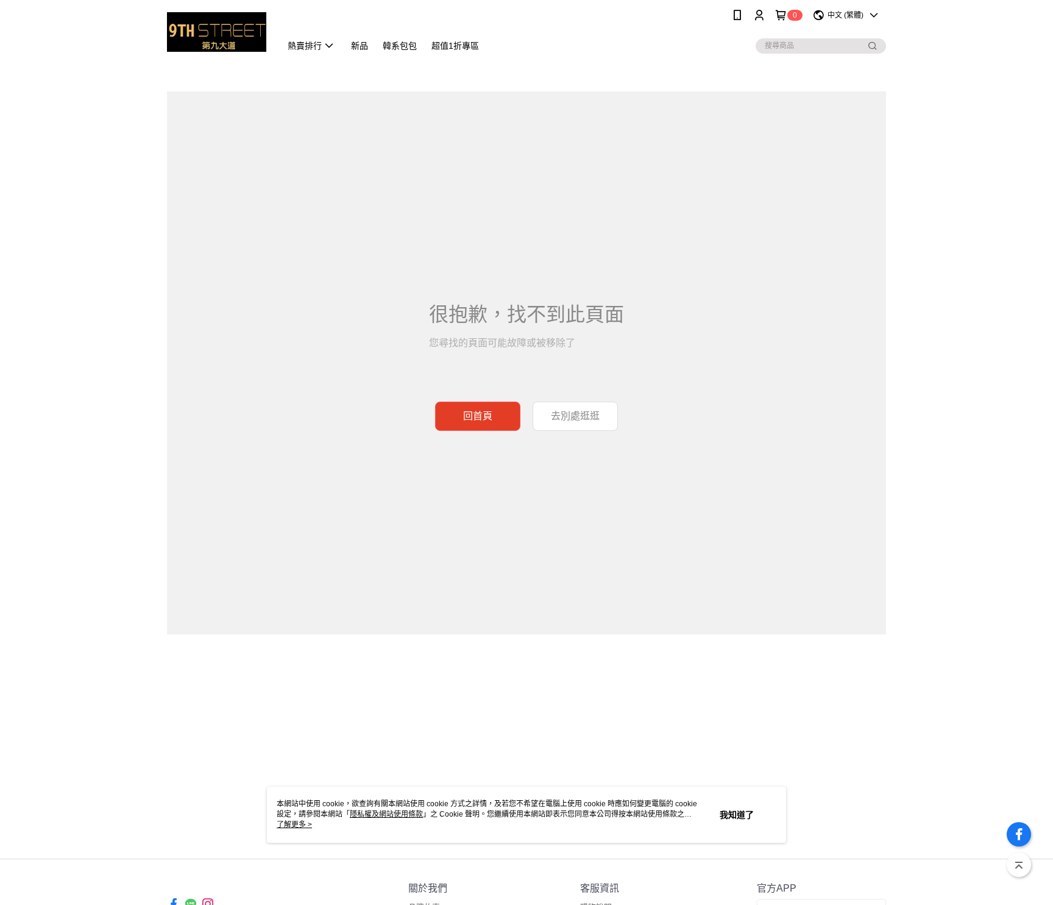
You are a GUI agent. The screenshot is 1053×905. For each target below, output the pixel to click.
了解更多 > (294, 824)
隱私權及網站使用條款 (386, 814)
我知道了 (737, 815)
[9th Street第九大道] (216, 32)
